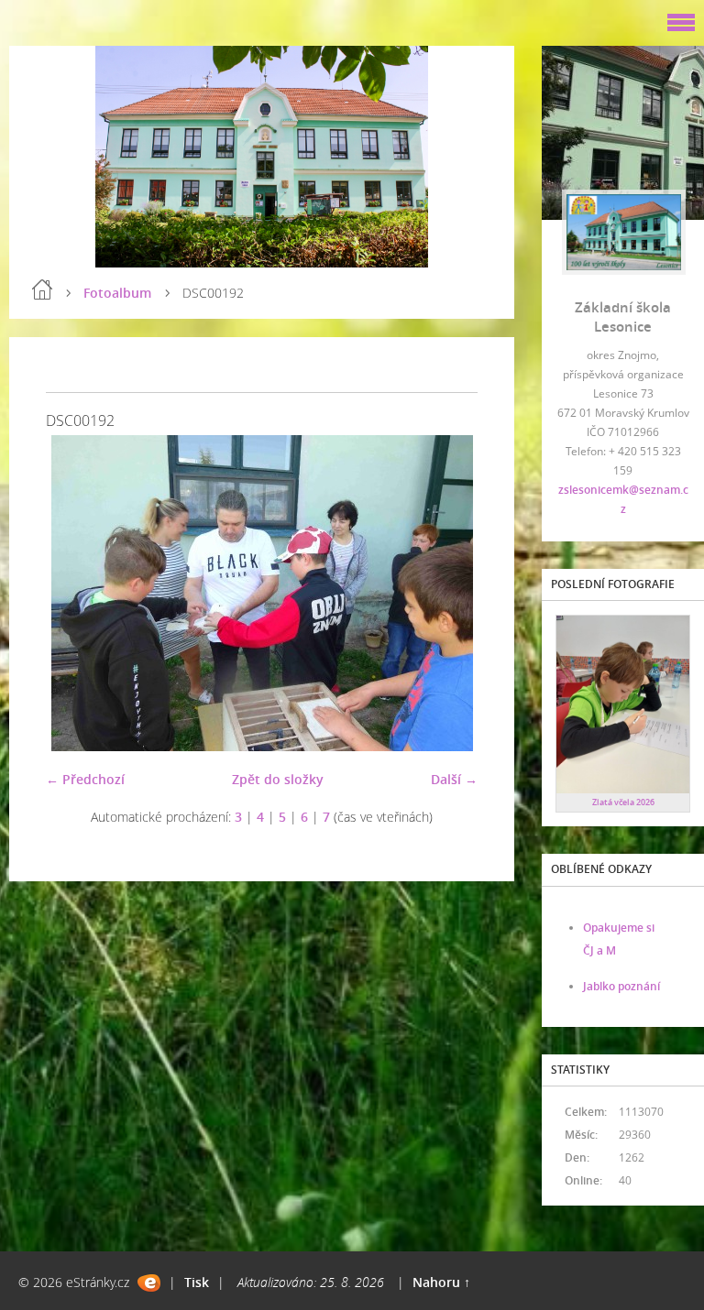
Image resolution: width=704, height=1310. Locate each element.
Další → (454, 779)
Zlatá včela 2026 (623, 802)
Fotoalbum (117, 292)
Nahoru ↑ (441, 1282)
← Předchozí (85, 779)
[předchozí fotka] (75, 593)
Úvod (42, 289)
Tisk (196, 1282)
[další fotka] (447, 593)
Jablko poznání (621, 986)
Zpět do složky (278, 779)
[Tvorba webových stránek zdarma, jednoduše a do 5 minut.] (149, 1283)
